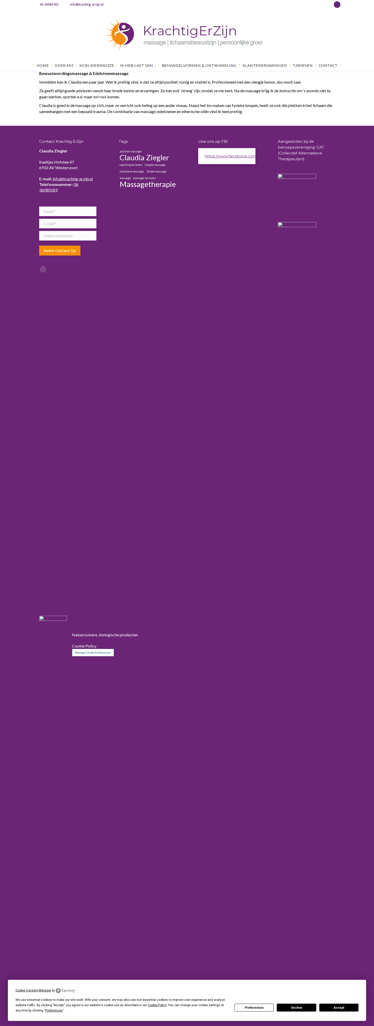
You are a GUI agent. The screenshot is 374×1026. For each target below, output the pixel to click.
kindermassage (157, 171)
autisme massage (131, 151)
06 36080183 (49, 4)
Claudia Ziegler (144, 157)
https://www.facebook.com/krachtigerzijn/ (245, 156)
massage (125, 178)
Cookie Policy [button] (157, 1005)
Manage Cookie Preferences (93, 652)
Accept (339, 1007)
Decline (296, 1007)
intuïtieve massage (132, 171)
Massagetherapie (148, 184)
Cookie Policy (84, 645)
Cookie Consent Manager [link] (33, 990)
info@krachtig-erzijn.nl (87, 4)
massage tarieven (144, 178)
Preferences (254, 1007)
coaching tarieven (131, 164)
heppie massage (155, 164)
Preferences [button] (54, 1010)
